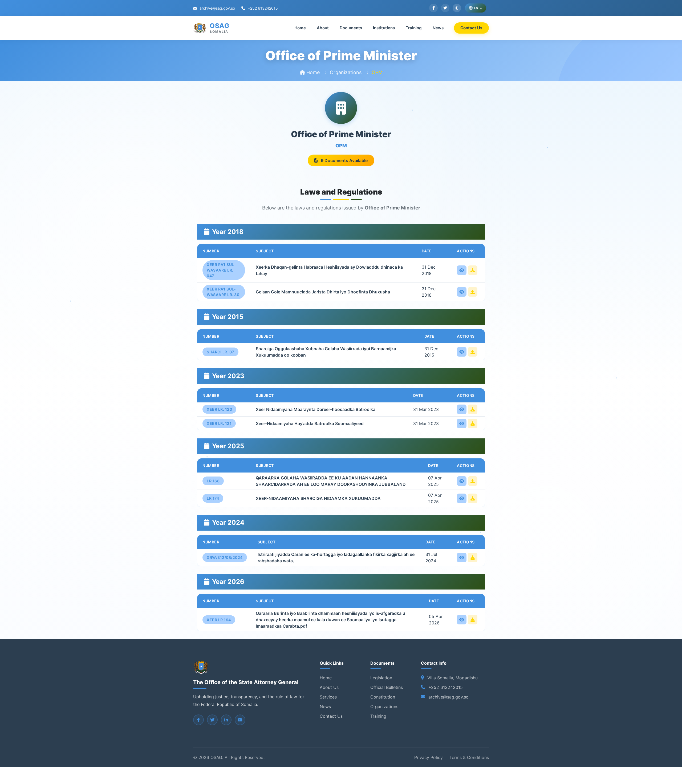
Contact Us (471, 27)
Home (300, 27)
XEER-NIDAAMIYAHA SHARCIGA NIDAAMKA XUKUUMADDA (318, 498)
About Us (329, 687)
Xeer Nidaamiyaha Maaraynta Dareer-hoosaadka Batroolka (315, 409)
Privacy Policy (428, 757)
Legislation (381, 677)
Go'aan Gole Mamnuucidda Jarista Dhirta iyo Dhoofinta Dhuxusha (323, 291)
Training (414, 27)
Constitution (382, 697)
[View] (461, 270)
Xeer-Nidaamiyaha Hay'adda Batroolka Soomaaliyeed (310, 423)
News (438, 27)
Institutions (384, 27)
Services (328, 697)
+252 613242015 (262, 8)
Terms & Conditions (469, 757)
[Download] (472, 270)
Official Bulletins (386, 687)
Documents (351, 27)
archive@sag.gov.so (216, 8)
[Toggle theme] (457, 8)
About (323, 27)
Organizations (346, 72)
